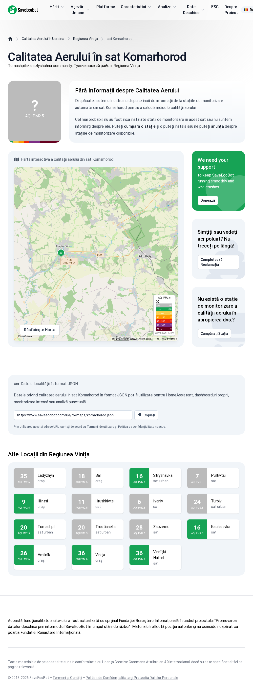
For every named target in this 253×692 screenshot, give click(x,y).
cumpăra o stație (139, 126)
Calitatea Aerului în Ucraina (43, 39)
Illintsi (43, 501)
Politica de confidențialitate (136, 426)
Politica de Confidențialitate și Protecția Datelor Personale (132, 678)
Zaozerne (161, 526)
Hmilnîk (44, 554)
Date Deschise (191, 9)
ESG (215, 6)
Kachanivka (220, 526)
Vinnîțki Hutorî (159, 555)
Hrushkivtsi (104, 501)
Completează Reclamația (211, 262)
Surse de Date (121, 339)
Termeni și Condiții (67, 678)
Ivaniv (158, 501)
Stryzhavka (162, 475)
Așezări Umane (77, 9)
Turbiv (216, 501)
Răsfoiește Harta (39, 329)
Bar (98, 475)
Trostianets (105, 526)
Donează (208, 200)
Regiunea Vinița (85, 39)
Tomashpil (46, 526)
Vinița (100, 554)
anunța (217, 126)
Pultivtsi (218, 475)
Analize (164, 6)
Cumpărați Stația (214, 334)
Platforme (105, 6)
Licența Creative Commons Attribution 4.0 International (146, 662)
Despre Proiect (231, 9)
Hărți (54, 6)
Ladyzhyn (46, 475)
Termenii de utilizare (100, 426)
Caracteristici (133, 6)
